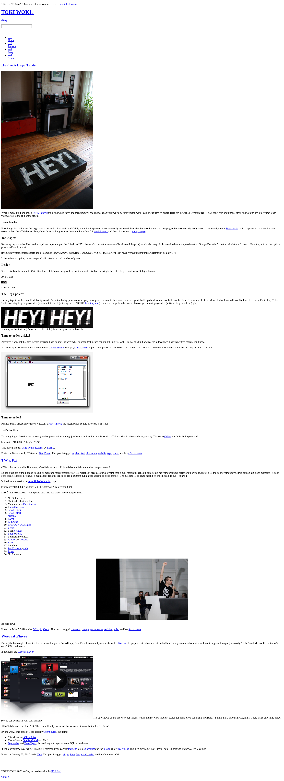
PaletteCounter (56, 347)
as (73, 453)
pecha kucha (96, 629)
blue (72, 754)
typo (109, 453)
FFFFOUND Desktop (19, 524)
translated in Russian (32, 447)
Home (11, 39)
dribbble (12, 515)
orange (85, 629)
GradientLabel (30, 740)
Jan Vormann (15, 548)
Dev (41, 453)
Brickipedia (232, 228)
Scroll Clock (14, 510)
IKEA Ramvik (40, 212)
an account (89, 748)
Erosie (11, 527)
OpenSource (80, 347)
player (107, 748)
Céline (167, 436)
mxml (84, 754)
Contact (5, 776)
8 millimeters (101, 231)
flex (77, 453)
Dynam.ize (13, 743)
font (83, 453)
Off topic (37, 629)
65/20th (18, 530)
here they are (91, 303)
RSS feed (56, 771)
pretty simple (138, 231)
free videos (123, 748)
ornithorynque (17, 507)
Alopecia (12, 539)
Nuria (19, 533)
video (116, 453)
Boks (10, 542)
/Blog (4, 20)
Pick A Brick (55, 423)
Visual (47, 453)
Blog (10, 51)
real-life (102, 453)
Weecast (122, 643)
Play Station (29, 504)
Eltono (11, 533)
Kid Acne (13, 521)
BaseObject (30, 743)
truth (25, 548)
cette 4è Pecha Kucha (39, 481)
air (64, 754)
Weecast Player (26, 651)
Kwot (11, 518)
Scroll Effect (14, 513)
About (11, 57)
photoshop (91, 453)
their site (72, 748)
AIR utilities (29, 737)
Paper (11, 551)
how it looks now (68, 4)
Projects (12, 45)
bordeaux (75, 629)
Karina (50, 447)
